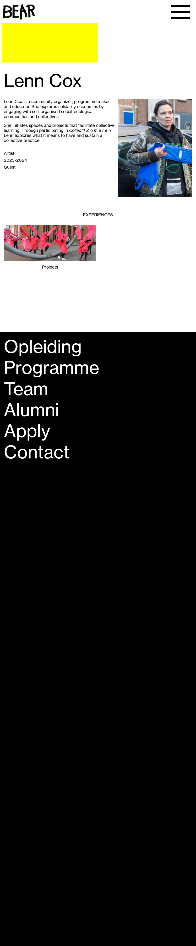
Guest (10, 167)
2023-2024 (15, 160)
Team (26, 388)
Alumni (31, 409)
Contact (37, 452)
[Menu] (180, 11)
